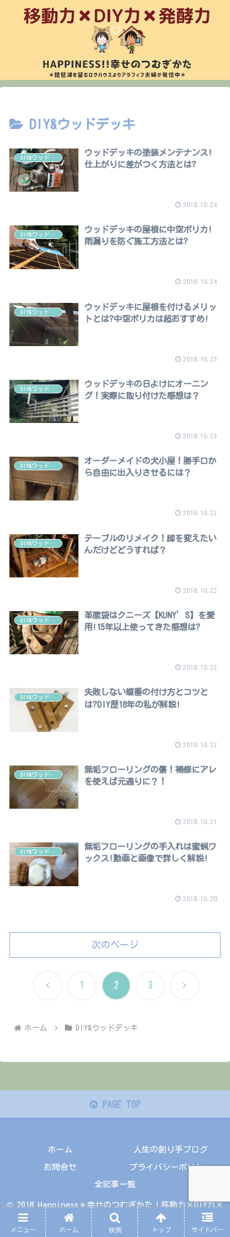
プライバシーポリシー (170, 1167)
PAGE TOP (119, 1104)
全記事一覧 (115, 1184)
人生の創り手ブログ (170, 1149)
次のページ (115, 944)
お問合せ (60, 1167)
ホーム (60, 1149)
